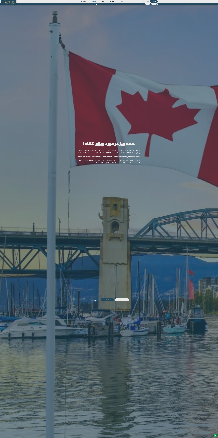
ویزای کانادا (94, 1)
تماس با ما (112, 1)
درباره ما (121, 1)
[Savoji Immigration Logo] (9, 2)
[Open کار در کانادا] (91, 4)
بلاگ (103, 1)
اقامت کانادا (83, 1)
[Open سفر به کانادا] (116, 4)
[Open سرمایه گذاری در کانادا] (76, 4)
